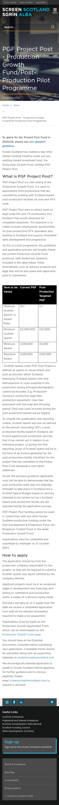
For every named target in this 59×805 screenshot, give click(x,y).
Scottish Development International (22, 724)
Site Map (9, 772)
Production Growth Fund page (21, 634)
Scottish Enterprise (12, 717)
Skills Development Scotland (18, 731)
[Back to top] (52, 702)
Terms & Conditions (15, 764)
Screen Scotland (10, 2)
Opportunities (41, 2)
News (17, 105)
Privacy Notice (13, 788)
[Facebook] (14, 702)
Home (5, 105)
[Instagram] (7, 702)
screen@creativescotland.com (35, 657)
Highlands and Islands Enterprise (20, 721)
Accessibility (12, 780)
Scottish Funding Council (16, 728)
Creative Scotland (25, 2)
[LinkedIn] (21, 702)
